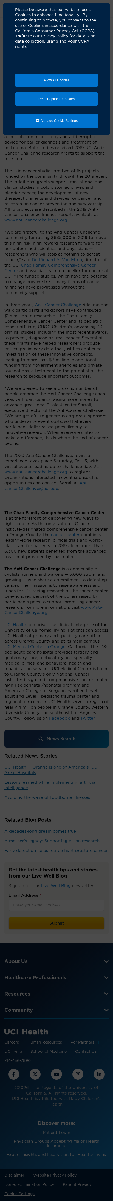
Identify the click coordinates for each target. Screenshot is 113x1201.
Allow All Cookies (56, 80)
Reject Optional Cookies (56, 99)
